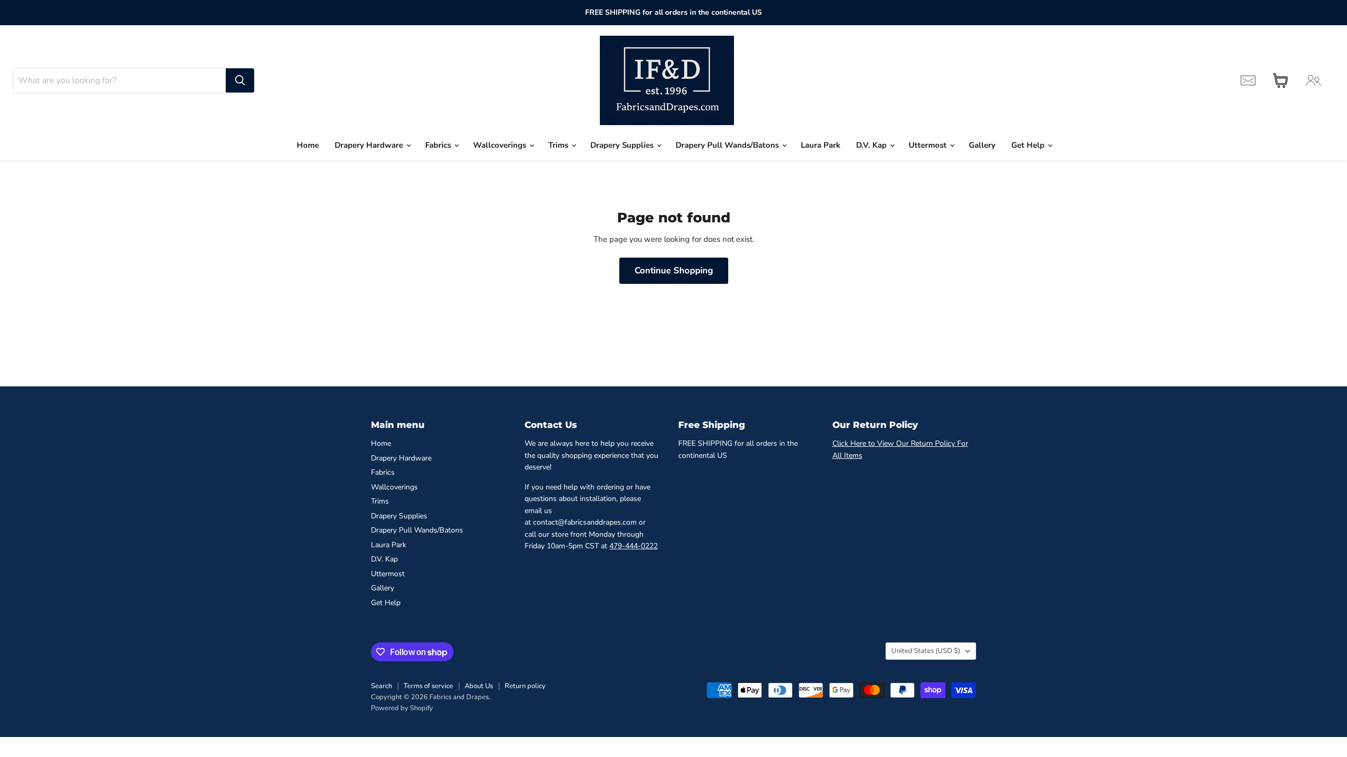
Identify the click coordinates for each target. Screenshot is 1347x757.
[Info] (1248, 80)
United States (925, 651)
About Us (479, 686)
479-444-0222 (633, 546)
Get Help (1029, 145)
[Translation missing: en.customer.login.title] (1313, 80)
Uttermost (929, 145)
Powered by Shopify (402, 708)
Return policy (525, 686)
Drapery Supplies (623, 145)
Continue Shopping (674, 270)
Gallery (982, 145)
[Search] (240, 80)
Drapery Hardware (370, 145)
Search (381, 686)
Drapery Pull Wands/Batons (728, 145)
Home (308, 145)
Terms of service (428, 686)
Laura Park (820, 145)
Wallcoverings (500, 145)
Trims (559, 145)
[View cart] (1280, 80)
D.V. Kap (872, 145)
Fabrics (439, 145)
